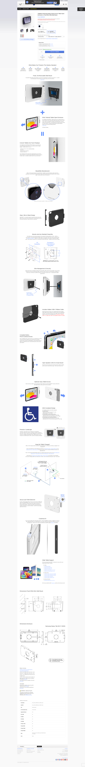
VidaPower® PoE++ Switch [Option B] (32, 449)
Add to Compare (42, 59)
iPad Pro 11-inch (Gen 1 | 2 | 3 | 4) (49, 569)
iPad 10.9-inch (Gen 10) (48, 567)
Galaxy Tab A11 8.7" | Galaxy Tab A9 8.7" (52, 38)
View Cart (38, 751)
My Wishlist (38, 752)
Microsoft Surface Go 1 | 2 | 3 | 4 (49, 580)
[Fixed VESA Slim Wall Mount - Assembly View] (27, 28)
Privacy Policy (19, 752)
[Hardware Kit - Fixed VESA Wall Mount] (22, 33)
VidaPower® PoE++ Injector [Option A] (51, 448)
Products (19, 8)
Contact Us (62, 0)
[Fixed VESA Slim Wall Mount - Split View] (32, 28)
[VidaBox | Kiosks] (26, 4)
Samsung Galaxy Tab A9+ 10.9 (49, 577)
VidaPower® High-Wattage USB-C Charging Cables (40, 455)
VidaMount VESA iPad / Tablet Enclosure (26, 669)
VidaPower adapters (31, 238)
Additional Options (41, 42)
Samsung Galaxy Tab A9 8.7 (48, 576)
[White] (43, 25)
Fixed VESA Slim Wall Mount (24, 670)
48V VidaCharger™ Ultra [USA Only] (48, 453)
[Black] (39, 25)
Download (21, 681)
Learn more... (42, 79)
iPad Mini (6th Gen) (47, 566)
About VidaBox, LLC (20, 751)
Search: (40, 4)
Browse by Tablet (26, 8)
